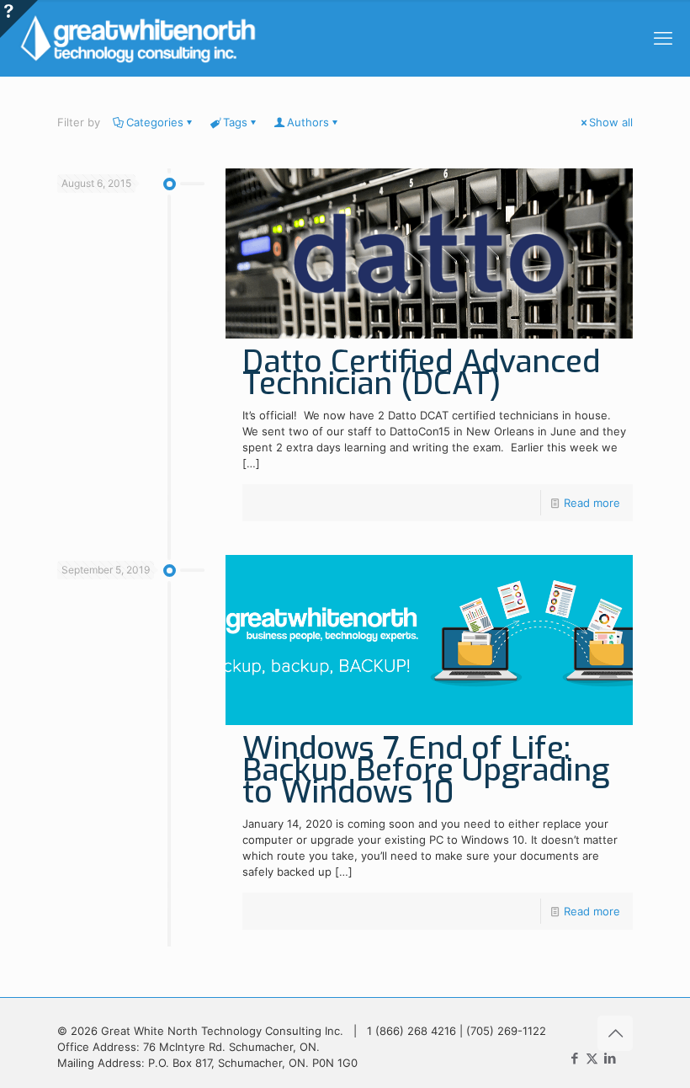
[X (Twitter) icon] (592, 1058)
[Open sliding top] (19, 19)
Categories (154, 122)
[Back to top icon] (615, 1033)
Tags (235, 122)
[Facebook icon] (574, 1058)
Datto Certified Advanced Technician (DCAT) (421, 372)
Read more (592, 502)
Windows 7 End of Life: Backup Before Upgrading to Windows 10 (425, 770)
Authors (308, 122)
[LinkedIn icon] (609, 1058)
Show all (611, 122)
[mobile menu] (663, 38)
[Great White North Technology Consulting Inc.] (137, 38)
